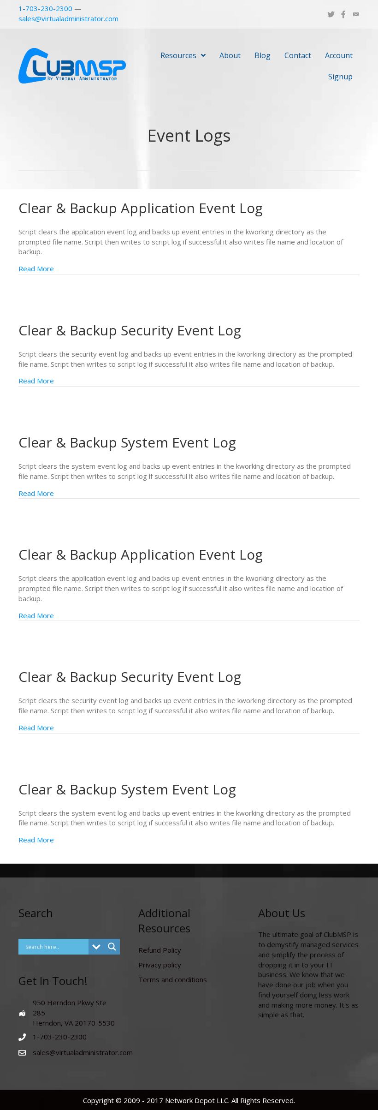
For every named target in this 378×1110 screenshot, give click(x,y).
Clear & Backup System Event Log (127, 442)
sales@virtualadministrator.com (68, 18)
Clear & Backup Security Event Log (129, 330)
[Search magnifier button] (112, 947)
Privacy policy (159, 964)
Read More (36, 268)
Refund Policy (159, 950)
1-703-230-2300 (45, 8)
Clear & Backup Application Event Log (140, 207)
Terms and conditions (172, 979)
